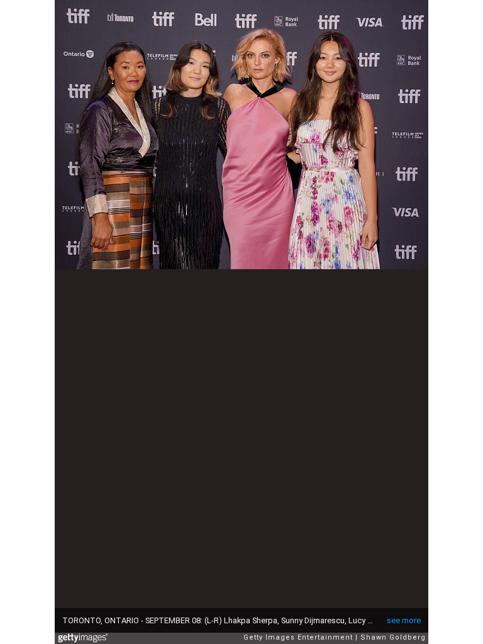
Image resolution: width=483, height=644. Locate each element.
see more (404, 620)
